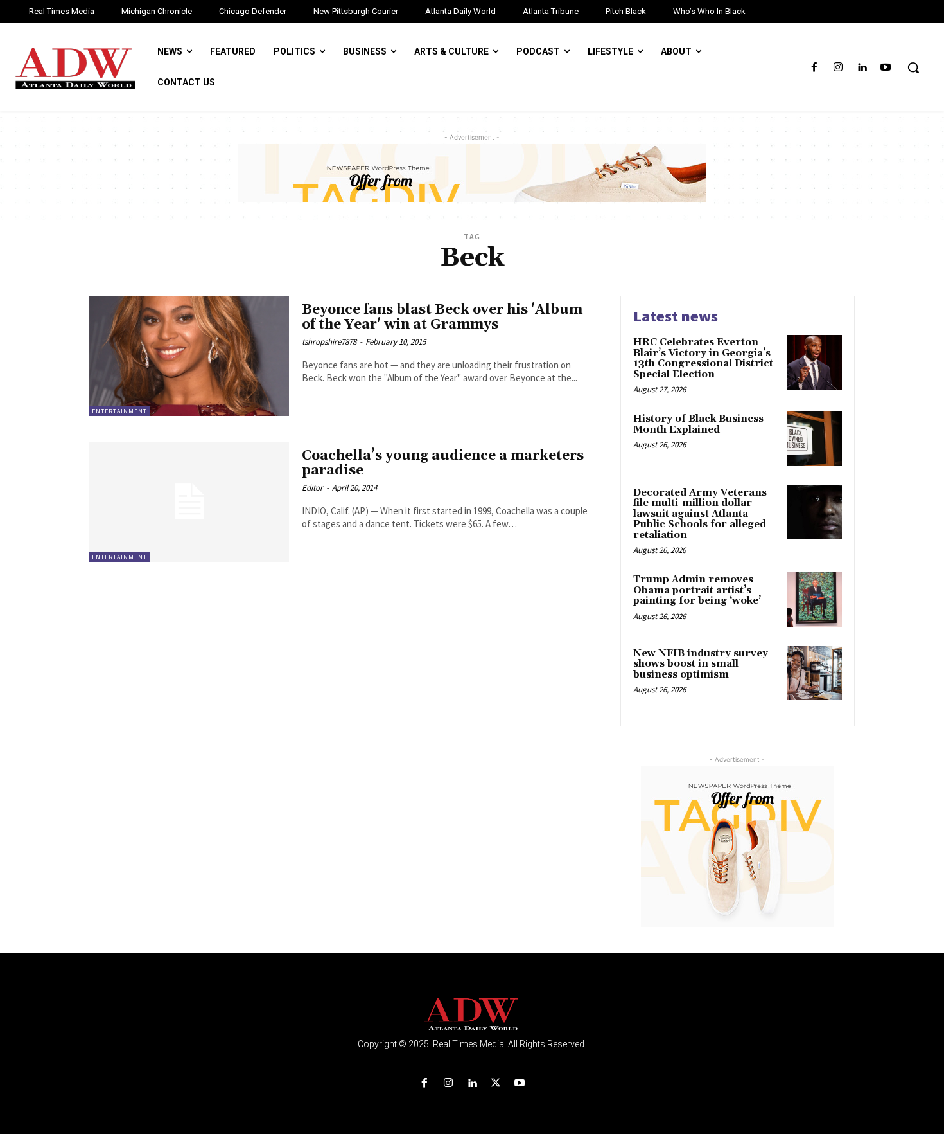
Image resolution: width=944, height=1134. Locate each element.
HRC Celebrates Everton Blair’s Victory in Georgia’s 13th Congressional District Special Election (703, 358)
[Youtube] (886, 67)
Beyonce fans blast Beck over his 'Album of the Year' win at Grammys (442, 317)
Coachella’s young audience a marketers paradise (443, 463)
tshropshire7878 (329, 341)
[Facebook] (814, 67)
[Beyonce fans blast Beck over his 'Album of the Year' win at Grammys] (189, 356)
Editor (312, 487)
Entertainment (119, 411)
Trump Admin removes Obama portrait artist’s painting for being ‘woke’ (697, 590)
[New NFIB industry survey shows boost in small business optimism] (814, 673)
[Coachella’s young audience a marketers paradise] (189, 502)
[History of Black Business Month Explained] (814, 438)
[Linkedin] (862, 67)
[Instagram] (837, 67)
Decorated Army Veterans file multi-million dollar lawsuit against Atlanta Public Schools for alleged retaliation (700, 514)
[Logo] (472, 1015)
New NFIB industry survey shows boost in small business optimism (700, 664)
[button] (913, 67)
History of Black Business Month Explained (698, 424)
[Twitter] (496, 1083)
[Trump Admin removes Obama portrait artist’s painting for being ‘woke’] (814, 599)
